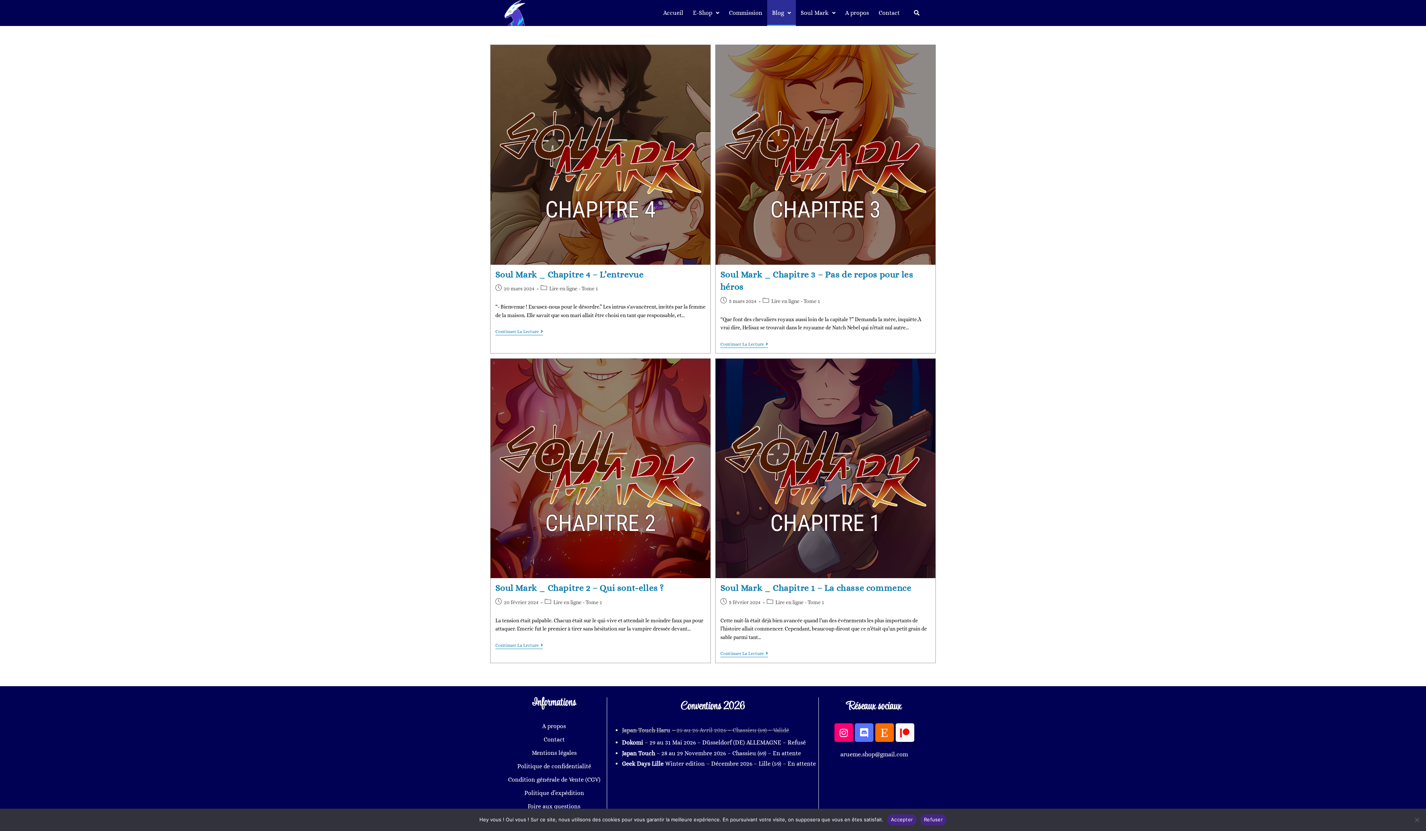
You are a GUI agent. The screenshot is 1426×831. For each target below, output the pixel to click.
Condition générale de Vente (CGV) (554, 779)
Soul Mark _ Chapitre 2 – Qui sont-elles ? (579, 588)
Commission (745, 12)
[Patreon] (905, 732)
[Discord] (864, 732)
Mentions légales (554, 752)
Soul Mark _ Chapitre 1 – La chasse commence (816, 588)
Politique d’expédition (554, 792)
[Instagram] (843, 732)
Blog (778, 12)
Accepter (902, 819)
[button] (706, 13)
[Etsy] (884, 732)
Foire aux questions (554, 806)
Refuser (933, 819)
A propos (857, 12)
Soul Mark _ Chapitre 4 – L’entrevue (569, 274)
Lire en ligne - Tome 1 (573, 288)
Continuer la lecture (519, 331)
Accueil (673, 12)
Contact (889, 12)
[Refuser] (1416, 820)
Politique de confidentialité (554, 766)
